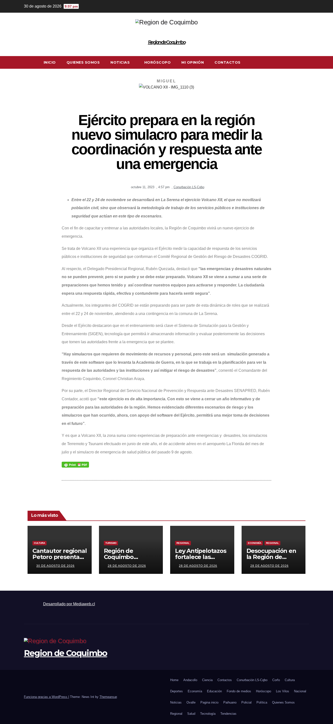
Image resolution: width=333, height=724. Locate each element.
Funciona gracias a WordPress (46, 697)
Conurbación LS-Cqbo (189, 187)
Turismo (111, 543)
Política (261, 702)
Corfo (276, 680)
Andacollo (190, 680)
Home (174, 680)
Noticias (120, 62)
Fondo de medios (239, 691)
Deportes (176, 691)
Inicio (50, 62)
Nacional (300, 691)
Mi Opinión (192, 62)
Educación (214, 691)
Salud (191, 713)
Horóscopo (157, 62)
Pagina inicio (209, 702)
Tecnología (207, 713)
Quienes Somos (83, 62)
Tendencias (228, 713)
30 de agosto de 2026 (55, 565)
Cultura (39, 543)
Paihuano (229, 702)
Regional (182, 543)
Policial (246, 702)
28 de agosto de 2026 (127, 565)
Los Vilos (282, 691)
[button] (305, 62)
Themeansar (108, 697)
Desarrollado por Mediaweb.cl (69, 604)
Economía (254, 543)
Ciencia (207, 680)
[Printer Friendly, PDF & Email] (75, 464)
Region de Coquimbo (166, 42)
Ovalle (191, 702)
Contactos (228, 62)
